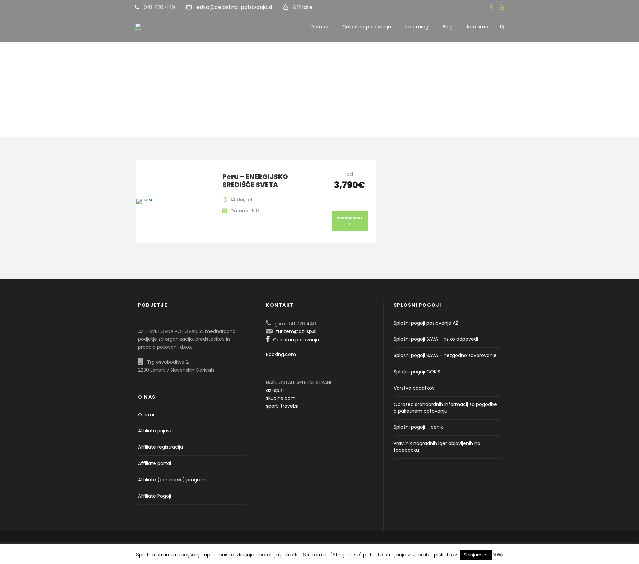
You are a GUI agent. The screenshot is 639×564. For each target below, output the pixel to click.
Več (498, 554)
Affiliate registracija (160, 447)
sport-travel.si (282, 406)
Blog (448, 26)
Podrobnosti (350, 221)
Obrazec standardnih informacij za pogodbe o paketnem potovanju (445, 407)
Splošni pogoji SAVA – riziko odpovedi (436, 339)
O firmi (146, 414)
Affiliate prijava (155, 430)
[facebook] (491, 7)
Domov (319, 26)
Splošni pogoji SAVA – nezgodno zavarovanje (445, 355)
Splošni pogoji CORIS (417, 371)
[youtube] (502, 7)
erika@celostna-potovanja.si (234, 7)
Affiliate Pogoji (154, 496)
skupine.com (281, 398)
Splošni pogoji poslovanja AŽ (426, 323)
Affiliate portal (154, 463)
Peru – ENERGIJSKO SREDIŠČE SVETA (255, 180)
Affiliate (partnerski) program (172, 479)
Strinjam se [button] (476, 555)
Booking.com (281, 354)
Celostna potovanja (366, 26)
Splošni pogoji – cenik (418, 427)
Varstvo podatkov (414, 388)
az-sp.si (275, 390)
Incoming (417, 26)
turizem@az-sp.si (296, 331)
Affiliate (303, 7)
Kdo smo (478, 26)
